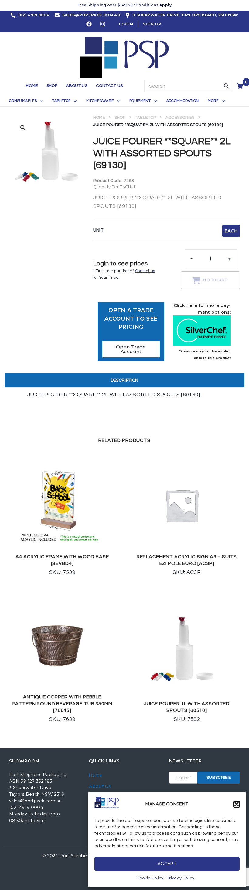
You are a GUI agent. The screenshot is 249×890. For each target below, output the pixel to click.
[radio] (231, 231)
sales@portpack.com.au (35, 801)
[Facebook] (89, 24)
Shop (119, 117)
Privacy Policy (181, 878)
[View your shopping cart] (240, 86)
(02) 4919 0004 (26, 807)
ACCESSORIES (180, 117)
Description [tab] (124, 380)
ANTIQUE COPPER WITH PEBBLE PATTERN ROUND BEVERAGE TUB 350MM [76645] (62, 704)
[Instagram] (103, 24)
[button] (237, 804)
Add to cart (214, 280)
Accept (167, 864)
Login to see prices (120, 264)
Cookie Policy (150, 878)
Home (99, 117)
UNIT (98, 230)
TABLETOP (145, 117)
